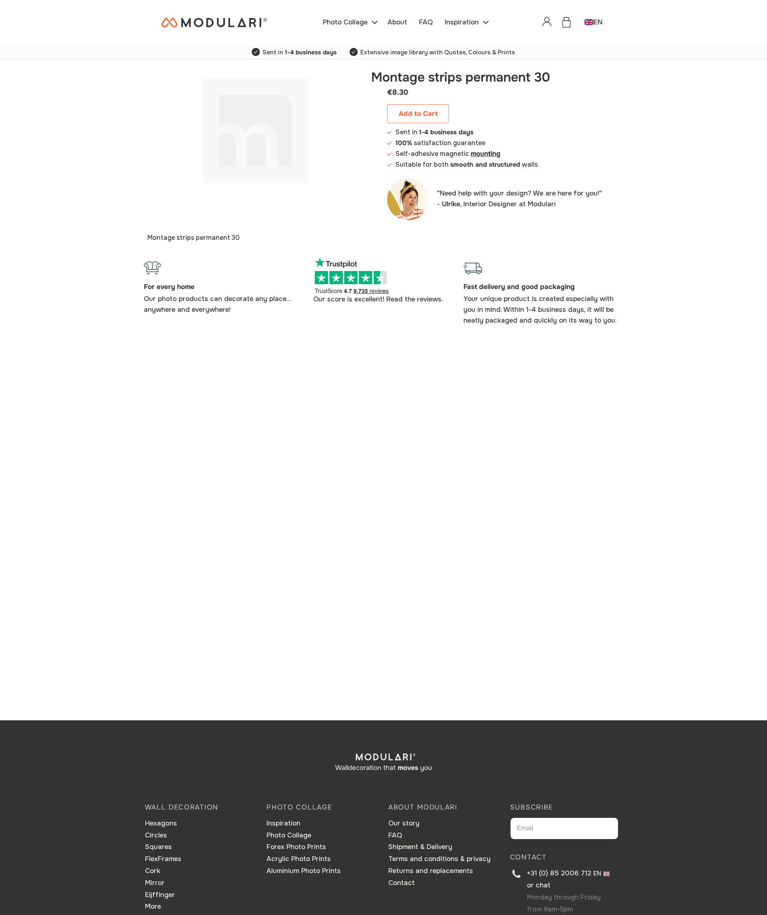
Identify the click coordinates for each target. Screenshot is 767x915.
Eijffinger (160, 895)
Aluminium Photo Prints (303, 871)
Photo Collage (288, 835)
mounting (486, 154)
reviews (429, 299)
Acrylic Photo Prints (298, 859)
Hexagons (161, 823)
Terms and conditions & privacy (439, 859)
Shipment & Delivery (420, 847)
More (153, 906)
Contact (401, 883)
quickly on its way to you (574, 320)
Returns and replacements (430, 871)
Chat (543, 885)
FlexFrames (163, 859)
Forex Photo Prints (296, 847)
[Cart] (566, 22)
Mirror (155, 883)
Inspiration (283, 823)
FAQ (395, 835)
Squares (158, 847)
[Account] (547, 22)
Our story (403, 823)
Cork (152, 871)
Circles (156, 835)
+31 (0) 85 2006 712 (559, 873)
